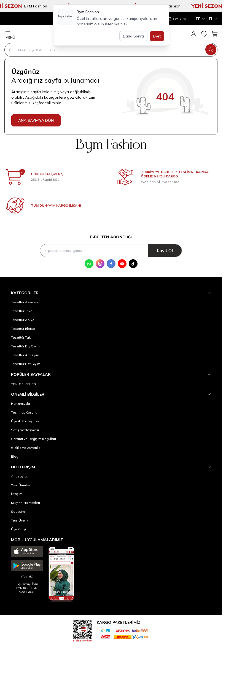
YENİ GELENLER (23, 384)
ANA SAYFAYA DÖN (36, 120)
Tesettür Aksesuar (26, 302)
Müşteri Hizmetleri (25, 503)
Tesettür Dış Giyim (25, 346)
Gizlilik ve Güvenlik (25, 448)
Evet (157, 36)
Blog (14, 456)
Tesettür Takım (22, 337)
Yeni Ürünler (20, 485)
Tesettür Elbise (23, 328)
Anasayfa (19, 476)
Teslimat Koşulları (25, 412)
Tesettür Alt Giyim (25, 355)
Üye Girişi (18, 529)
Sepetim (18, 511)
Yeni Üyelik (19, 520)
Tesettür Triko (22, 311)
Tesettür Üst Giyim (25, 364)
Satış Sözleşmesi (25, 430)
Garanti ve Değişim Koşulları (33, 439)
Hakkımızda (20, 403)
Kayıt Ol (165, 250)
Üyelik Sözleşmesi (26, 421)
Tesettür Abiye (22, 320)
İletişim (16, 494)
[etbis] (82, 630)
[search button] (210, 49)
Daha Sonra (133, 36)
